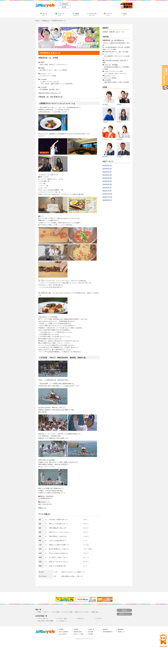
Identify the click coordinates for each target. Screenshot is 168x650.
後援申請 (124, 610)
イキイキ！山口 (62, 618)
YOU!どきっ (80, 618)
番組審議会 (121, 629)
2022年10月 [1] (107, 200)
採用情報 (76, 629)
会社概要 (61, 629)
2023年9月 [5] (107, 165)
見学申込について (124, 614)
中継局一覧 (91, 629)
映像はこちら (42, 508)
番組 (76, 14)
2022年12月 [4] (107, 193)
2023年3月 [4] (107, 184)
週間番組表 (65, 4)
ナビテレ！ (100, 618)
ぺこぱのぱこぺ (62, 621)
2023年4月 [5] (107, 181)
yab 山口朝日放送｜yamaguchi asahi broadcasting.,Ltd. (45, 5)
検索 (65, 7)
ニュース (61, 14)
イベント (109, 14)
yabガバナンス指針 (79, 634)
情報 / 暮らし (96, 612)
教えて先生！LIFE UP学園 (45, 621)
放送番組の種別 (78, 631)
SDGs (125, 14)
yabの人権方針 (63, 634)
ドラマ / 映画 (55, 612)
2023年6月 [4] (107, 175)
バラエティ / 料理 (67, 612)
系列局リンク (121, 631)
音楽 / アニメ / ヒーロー (82, 612)
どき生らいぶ (45, 20)
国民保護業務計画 (107, 631)
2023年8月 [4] (107, 168)
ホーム (44, 14)
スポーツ (46, 612)
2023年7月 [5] (107, 172)
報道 (39, 612)
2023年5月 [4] (107, 178)
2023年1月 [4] (106, 190)
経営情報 (90, 634)
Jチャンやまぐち (43, 618)
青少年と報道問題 (63, 631)
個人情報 (90, 631)
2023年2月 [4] (107, 187)
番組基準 (105, 629)
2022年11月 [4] (107, 197)
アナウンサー (93, 14)
